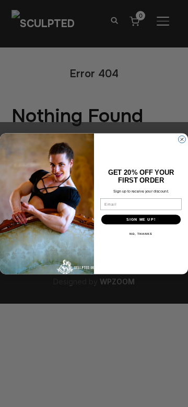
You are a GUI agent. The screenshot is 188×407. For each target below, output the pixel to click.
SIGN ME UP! (141, 219)
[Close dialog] (182, 139)
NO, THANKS (141, 233)
